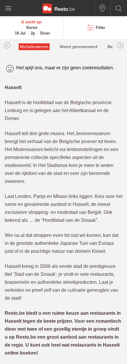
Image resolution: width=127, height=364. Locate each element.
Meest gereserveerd (78, 47)
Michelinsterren (34, 47)
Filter (100, 27)
